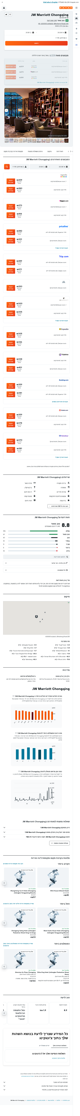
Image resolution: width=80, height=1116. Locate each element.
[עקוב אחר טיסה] (76, 33)
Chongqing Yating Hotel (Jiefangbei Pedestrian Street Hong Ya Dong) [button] (23, 932)
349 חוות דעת (52, 20)
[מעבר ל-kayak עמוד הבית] (65, 8)
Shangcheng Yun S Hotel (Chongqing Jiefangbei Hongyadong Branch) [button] (23, 892)
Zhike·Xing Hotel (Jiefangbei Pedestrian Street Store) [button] (53, 973)
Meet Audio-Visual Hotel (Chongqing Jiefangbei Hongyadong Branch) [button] (56, 932)
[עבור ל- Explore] (76, 29)
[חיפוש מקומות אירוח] (76, 18)
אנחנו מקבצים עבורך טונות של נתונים (55, 1086)
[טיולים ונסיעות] (76, 39)
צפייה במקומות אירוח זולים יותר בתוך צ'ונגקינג (18, 904)
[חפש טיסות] (76, 14)
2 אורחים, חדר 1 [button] (61, 38)
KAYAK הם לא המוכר (60, 1082)
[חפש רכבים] (76, 23)
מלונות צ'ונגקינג (31, 1100)
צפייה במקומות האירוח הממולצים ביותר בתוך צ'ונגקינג (18, 945)
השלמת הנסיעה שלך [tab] (59, 1045)
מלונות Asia (51, 1100)
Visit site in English (50, 2)
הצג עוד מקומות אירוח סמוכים (13, 864)
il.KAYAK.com (66, 1100)
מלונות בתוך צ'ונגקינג (58, 1058)
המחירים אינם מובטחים (27, 1076)
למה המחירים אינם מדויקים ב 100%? (55, 1090)
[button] (2, 2)
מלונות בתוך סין (41, 1100)
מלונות (58, 1100)
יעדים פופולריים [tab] (44, 1045)
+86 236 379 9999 (61, 26)
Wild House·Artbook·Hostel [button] (59, 891)
